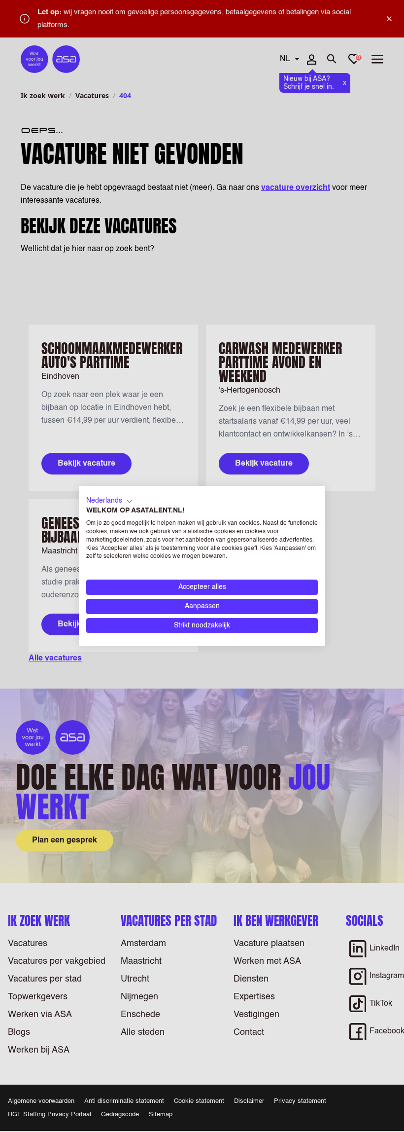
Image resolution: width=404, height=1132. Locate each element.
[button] (109, 501)
